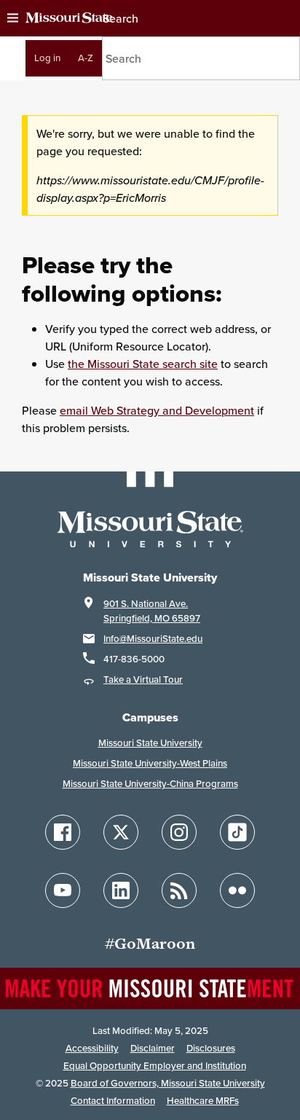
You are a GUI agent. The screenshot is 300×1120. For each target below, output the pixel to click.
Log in (47, 58)
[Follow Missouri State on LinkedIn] (120, 890)
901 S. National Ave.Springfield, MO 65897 (151, 611)
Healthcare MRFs (203, 1101)
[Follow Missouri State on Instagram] (179, 832)
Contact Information (113, 1101)
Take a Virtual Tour (143, 679)
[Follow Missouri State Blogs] (179, 890)
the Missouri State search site (143, 364)
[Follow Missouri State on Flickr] (237, 890)
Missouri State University (150, 743)
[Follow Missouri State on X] (120, 832)
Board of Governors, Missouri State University (168, 1083)
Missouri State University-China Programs (150, 784)
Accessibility (92, 1048)
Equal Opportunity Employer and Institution (154, 1066)
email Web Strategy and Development (157, 410)
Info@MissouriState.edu (152, 639)
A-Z (85, 58)
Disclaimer (152, 1048)
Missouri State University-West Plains (150, 763)
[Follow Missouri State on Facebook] (62, 832)
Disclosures (210, 1048)
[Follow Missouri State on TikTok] (237, 832)
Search (120, 18)
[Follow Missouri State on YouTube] (62, 890)
